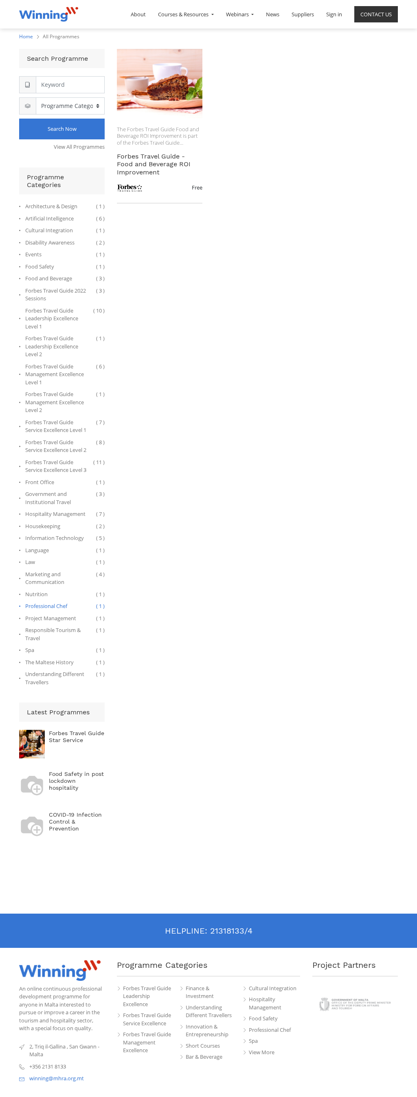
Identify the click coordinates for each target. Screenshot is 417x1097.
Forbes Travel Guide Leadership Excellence (147, 996)
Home (26, 36)
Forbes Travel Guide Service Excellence (147, 1019)
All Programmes (61, 36)
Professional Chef (270, 1029)
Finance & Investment (200, 992)
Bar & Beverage (204, 1056)
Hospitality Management (265, 1003)
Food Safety (263, 1018)
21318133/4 (231, 931)
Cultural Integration (272, 988)
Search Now (62, 128)
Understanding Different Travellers (209, 1011)
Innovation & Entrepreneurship (207, 1030)
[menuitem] (138, 14)
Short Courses (203, 1045)
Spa (253, 1040)
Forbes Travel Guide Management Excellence (147, 1042)
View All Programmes (79, 146)
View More (261, 1052)
